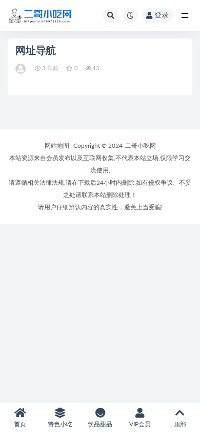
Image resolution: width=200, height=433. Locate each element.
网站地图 (57, 146)
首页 (20, 424)
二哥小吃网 (140, 146)
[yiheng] (21, 69)
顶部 (180, 424)
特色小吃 (60, 424)
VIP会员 (140, 424)
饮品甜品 (100, 424)
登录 (161, 15)
